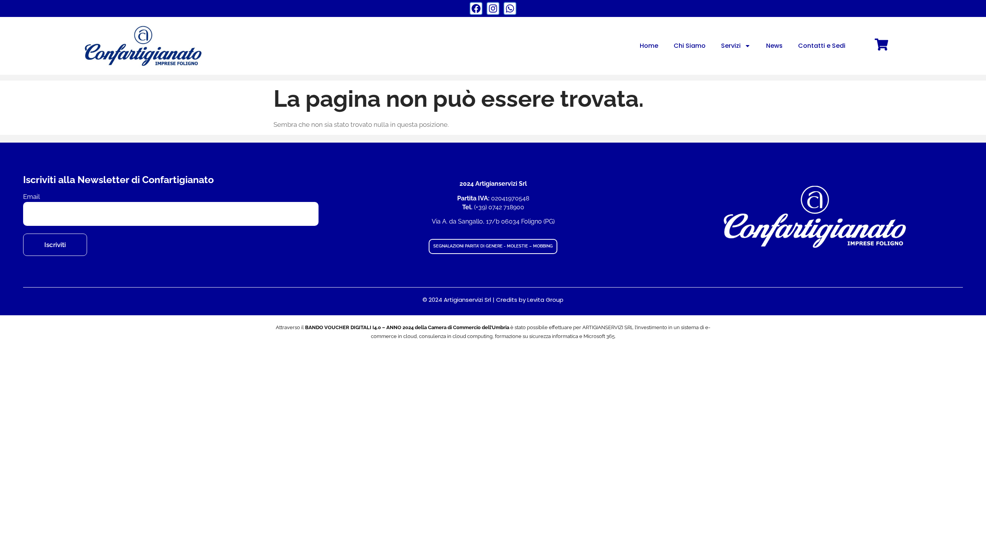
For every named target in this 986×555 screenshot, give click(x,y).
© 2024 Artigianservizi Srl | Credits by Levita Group (493, 300)
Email (31, 196)
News (774, 45)
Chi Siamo (690, 45)
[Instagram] (493, 8)
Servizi (731, 45)
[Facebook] (476, 8)
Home (649, 45)
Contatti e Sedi (821, 45)
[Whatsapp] (509, 8)
